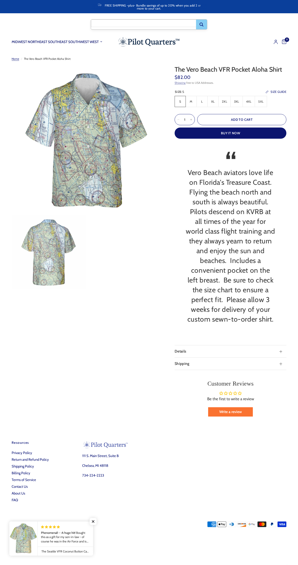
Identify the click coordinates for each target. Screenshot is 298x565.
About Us (18, 493)
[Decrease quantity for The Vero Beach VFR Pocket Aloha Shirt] (178, 119)
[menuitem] (59, 42)
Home (15, 59)
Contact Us (20, 486)
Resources (20, 442)
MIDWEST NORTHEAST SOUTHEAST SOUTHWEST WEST (55, 42)
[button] (93, 521)
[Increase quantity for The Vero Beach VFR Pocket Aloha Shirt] (191, 119)
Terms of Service (24, 480)
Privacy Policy (22, 453)
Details (180, 351)
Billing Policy (21, 473)
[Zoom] (151, 75)
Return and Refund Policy (30, 459)
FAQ (15, 500)
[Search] (201, 24)
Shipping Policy (23, 466)
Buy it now (230, 133)
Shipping (180, 82)
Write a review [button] (230, 412)
